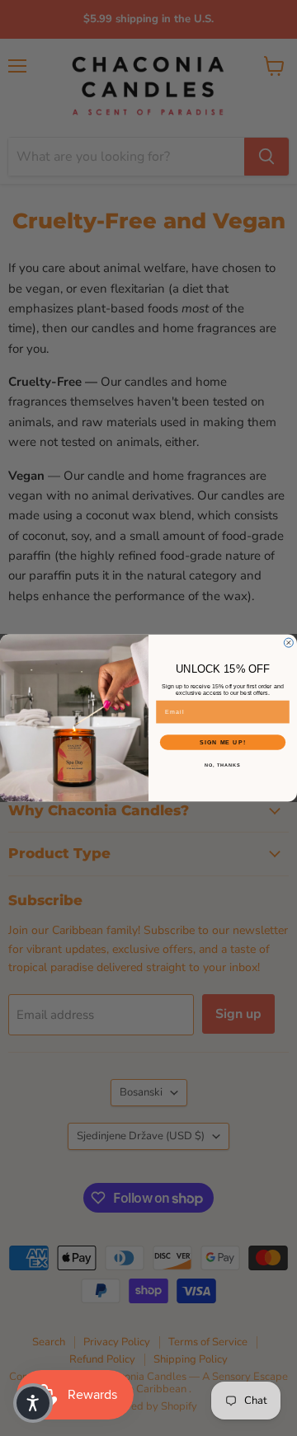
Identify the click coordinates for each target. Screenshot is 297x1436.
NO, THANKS (223, 765)
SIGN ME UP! (223, 742)
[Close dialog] (288, 642)
